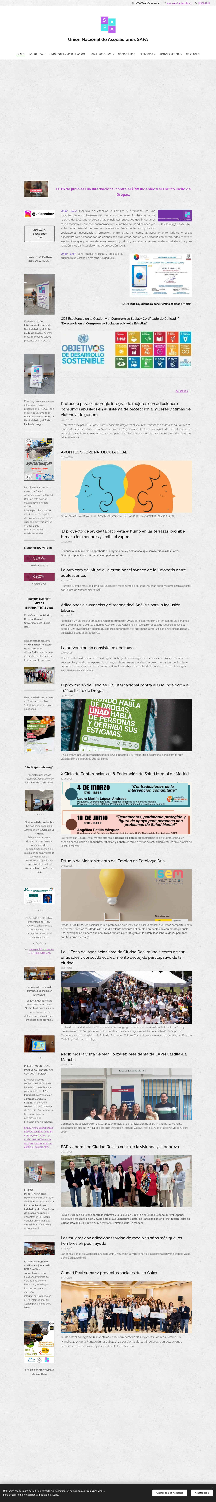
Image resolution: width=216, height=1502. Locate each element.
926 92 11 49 (204, 3)
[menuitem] (22, 54)
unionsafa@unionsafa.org (179, 3)
